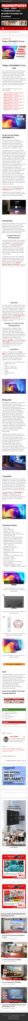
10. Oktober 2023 (6, 939)
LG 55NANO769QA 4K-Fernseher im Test (14, 760)
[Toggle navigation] (3, 28)
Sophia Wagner (11, 984)
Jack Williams (13, 961)
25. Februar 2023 (6, 44)
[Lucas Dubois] (6, 737)
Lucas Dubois (14, 44)
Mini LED (7, 932)
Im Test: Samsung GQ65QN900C (11, 982)
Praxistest (17, 750)
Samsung (15, 932)
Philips (6, 39)
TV (9, 751)
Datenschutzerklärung (13, 1018)
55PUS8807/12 (19, 748)
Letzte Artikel (9, 733)
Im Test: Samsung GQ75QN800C (11, 959)
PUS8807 (22, 750)
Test (9, 39)
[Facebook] (24, 737)
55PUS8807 (12, 748)
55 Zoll (7, 748)
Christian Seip (14, 939)
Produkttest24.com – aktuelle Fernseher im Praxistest (11, 13)
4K (2, 39)
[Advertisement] (14, 285)
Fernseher (4, 750)
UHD (12, 751)
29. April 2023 (5, 1008)
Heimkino (9, 750)
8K (3, 932)
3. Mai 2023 (4, 984)
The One (6, 751)
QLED (11, 932)
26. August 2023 (6, 961)
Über (4, 733)
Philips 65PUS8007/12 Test (10, 756)
